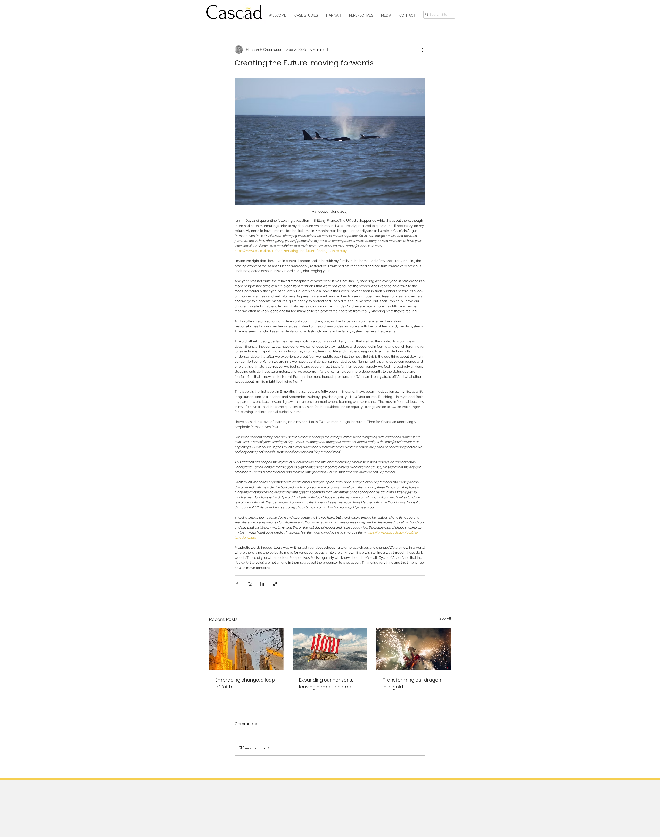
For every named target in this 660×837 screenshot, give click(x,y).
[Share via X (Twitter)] (249, 583)
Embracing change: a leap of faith (245, 683)
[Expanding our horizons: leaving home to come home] (330, 649)
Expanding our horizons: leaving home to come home (326, 683)
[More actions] (422, 49)
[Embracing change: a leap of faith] (246, 649)
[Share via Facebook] (237, 583)
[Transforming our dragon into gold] (413, 649)
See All (445, 618)
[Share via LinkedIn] (262, 583)
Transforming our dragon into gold (412, 683)
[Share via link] (275, 583)
